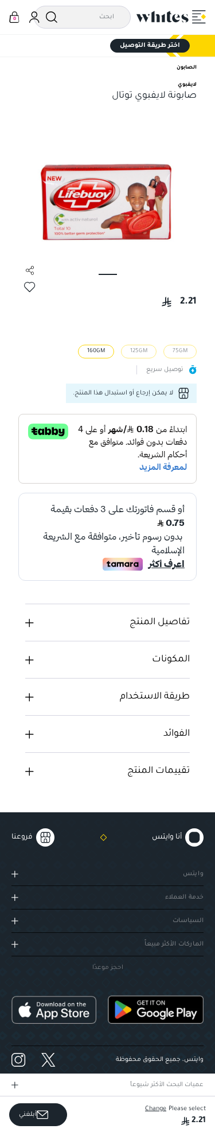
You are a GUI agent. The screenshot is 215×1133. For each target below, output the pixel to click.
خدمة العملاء (184, 897)
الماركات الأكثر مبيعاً (174, 944)
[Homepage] (162, 16)
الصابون (187, 68)
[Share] (29, 270)
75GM (180, 351)
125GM (138, 351)
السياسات (188, 920)
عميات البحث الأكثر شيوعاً (167, 1085)
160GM (96, 351)
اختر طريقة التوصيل (150, 45)
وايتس (193, 874)
